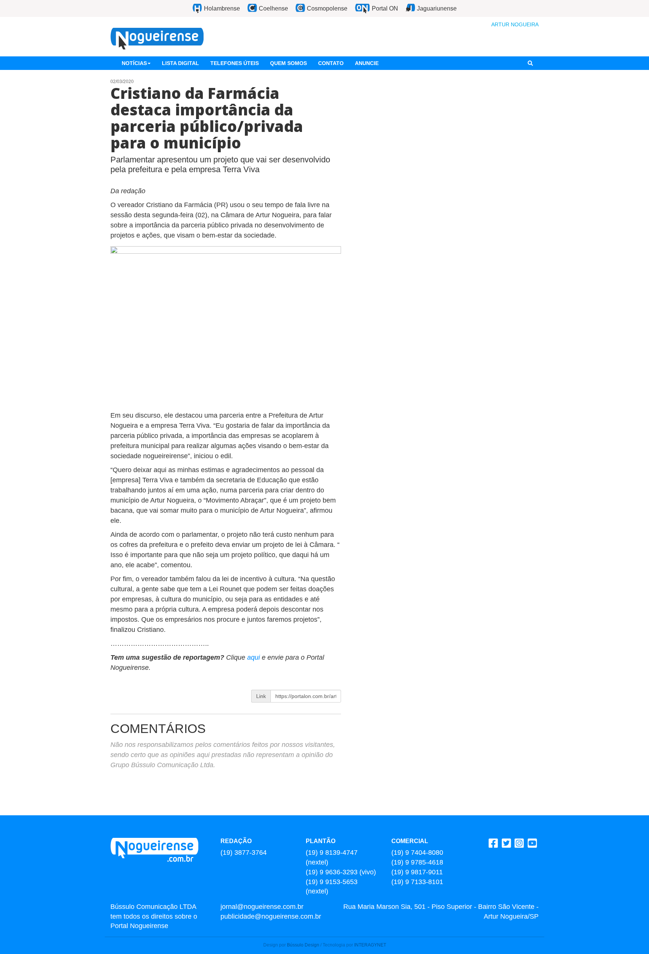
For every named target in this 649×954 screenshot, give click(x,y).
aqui (254, 657)
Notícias (134, 63)
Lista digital (180, 63)
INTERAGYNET (370, 945)
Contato (331, 63)
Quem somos (288, 63)
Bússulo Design (303, 945)
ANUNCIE (367, 63)
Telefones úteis (234, 63)
